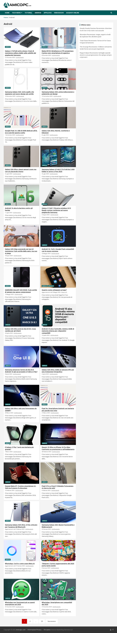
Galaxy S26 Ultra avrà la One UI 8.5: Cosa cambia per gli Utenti (20, 330)
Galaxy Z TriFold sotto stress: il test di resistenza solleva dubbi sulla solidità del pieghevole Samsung (20, 53)
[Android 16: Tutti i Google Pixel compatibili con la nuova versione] (58, 236)
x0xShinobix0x (20, 57)
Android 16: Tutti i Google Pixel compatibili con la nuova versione (58, 250)
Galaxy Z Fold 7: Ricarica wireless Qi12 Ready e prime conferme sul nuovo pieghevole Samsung (56, 210)
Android (38, 13)
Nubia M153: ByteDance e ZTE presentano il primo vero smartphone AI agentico (57, 52)
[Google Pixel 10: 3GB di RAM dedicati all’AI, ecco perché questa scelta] (21, 117)
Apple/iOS (47, 13)
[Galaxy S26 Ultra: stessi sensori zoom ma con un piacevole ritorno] (21, 156)
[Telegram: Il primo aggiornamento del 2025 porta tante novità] (58, 550)
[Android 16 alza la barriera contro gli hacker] (21, 195)
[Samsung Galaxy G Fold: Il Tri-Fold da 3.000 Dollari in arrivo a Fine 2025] (58, 156)
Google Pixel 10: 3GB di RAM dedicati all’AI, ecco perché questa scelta (21, 132)
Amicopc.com (21, 630)
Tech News (16, 13)
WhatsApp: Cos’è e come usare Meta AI (20, 564)
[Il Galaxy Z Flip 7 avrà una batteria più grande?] (21, 434)
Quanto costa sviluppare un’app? (54, 290)
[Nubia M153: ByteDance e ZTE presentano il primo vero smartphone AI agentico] (58, 38)
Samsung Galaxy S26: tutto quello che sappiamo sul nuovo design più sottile (19, 93)
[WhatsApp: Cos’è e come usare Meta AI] (21, 550)
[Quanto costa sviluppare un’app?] (58, 277)
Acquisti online (72, 13)
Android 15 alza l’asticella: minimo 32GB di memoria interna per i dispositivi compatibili (58, 331)
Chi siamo (47, 630)
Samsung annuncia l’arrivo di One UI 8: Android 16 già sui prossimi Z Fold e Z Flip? (21, 371)
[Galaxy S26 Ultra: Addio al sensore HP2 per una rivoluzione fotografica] (58, 356)
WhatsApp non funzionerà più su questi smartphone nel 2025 (20, 603)
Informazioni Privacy (34, 630)
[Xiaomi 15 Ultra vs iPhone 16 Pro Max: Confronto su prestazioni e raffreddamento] (58, 434)
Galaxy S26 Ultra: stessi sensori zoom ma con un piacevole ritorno (20, 170)
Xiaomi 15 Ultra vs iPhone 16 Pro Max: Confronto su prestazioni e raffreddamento (58, 448)
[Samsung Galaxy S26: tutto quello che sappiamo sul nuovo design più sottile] (21, 79)
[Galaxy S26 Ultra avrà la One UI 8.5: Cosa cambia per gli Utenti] (21, 316)
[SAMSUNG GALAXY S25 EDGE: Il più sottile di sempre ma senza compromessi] (21, 277)
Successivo (52, 621)
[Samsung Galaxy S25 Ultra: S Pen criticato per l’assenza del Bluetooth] (21, 512)
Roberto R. (64, 292)
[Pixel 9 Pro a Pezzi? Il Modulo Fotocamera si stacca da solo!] (58, 473)
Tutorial (28, 13)
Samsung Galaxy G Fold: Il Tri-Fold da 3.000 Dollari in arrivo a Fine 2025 (58, 170)
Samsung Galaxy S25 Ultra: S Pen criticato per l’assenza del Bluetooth (21, 526)
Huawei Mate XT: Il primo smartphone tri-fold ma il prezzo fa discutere (20, 487)
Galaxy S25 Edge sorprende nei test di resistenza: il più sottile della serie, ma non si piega (21, 251)
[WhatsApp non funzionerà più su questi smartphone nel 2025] (21, 589)
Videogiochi (59, 13)
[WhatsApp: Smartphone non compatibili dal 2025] (58, 589)
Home (7, 13)
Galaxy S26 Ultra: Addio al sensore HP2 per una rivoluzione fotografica (58, 371)
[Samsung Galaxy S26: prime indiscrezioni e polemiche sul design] (58, 79)
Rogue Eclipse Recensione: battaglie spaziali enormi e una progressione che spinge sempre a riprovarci (96, 55)
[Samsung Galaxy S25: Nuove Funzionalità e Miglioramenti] (58, 512)
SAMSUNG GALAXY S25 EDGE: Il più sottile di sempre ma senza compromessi (21, 291)
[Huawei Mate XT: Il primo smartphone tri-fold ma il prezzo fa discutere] (21, 473)
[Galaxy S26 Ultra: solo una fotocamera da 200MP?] (21, 395)
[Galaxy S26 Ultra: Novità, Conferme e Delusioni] (58, 117)
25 (42, 621)
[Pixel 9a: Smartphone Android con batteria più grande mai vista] (58, 395)
